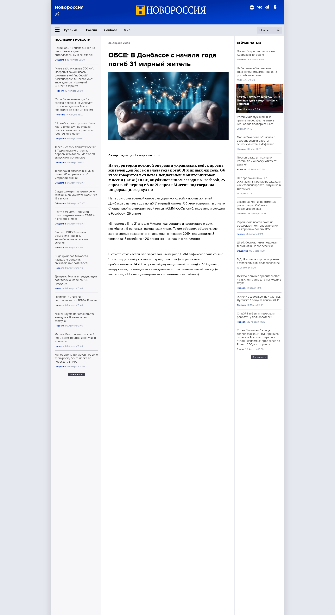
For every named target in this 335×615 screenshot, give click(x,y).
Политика (60, 114)
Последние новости (72, 40)
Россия (91, 30)
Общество (60, 60)
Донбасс (110, 30)
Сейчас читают (250, 43)
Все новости (76, 374)
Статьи (240, 349)
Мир (127, 30)
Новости (59, 91)
